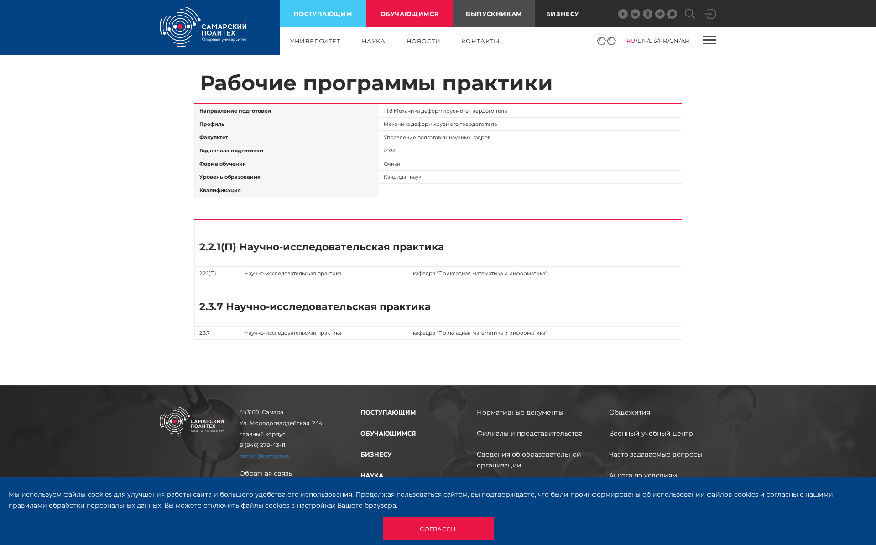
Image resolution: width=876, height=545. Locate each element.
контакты (481, 41)
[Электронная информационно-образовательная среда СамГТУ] (710, 14)
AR (685, 40)
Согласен (438, 529)
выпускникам (494, 13)
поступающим (323, 13)
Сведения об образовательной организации (529, 459)
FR (663, 40)
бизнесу (375, 454)
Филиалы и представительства (530, 433)
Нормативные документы (520, 412)
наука (374, 41)
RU (631, 40)
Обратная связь (266, 473)
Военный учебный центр (651, 433)
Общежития (629, 412)
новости (424, 41)
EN (642, 40)
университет (315, 41)
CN (674, 40)
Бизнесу (562, 13)
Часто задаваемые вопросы (655, 454)
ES (653, 40)
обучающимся (410, 13)
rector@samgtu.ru (265, 455)
